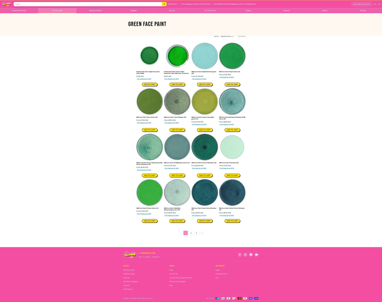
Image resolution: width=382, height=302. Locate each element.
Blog (171, 270)
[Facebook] (240, 254)
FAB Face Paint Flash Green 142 (229, 72)
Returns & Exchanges (177, 281)
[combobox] (88, 4)
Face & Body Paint (57, 10)
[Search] (164, 4)
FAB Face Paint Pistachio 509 (228, 163)
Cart (379, 4)
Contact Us (173, 274)
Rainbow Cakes (129, 274)
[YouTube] (256, 254)
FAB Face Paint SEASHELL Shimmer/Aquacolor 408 (172, 209)
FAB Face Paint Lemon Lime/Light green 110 (202, 118)
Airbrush (134, 10)
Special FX (286, 10)
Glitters (172, 10)
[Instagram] (245, 254)
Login (374, 4)
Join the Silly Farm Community (361, 4)
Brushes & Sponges (95, 10)
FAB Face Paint (128, 270)
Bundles (324, 10)
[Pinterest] (251, 254)
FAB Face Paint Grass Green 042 (147, 117)
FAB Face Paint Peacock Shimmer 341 (203, 163)
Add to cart (204, 84)
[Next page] (202, 233)
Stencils (248, 10)
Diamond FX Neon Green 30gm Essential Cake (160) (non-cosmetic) (176, 72)
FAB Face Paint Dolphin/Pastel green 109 (203, 72)
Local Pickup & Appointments (180, 278)
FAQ (170, 285)
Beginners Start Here (19, 10)
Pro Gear (363, 10)
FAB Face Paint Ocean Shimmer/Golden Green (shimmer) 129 (149, 163)
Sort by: (216, 36)
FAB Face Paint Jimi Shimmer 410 (175, 117)
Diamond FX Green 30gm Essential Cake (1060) (148, 72)
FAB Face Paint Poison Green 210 (147, 208)
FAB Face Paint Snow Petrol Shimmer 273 (203, 209)
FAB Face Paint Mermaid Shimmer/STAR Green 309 (232, 118)
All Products (128, 289)
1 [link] (185, 233)
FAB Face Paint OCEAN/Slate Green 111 (177, 163)
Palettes (126, 278)
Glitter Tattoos (210, 10)
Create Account (221, 274)
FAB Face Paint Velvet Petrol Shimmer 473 (232, 209)
